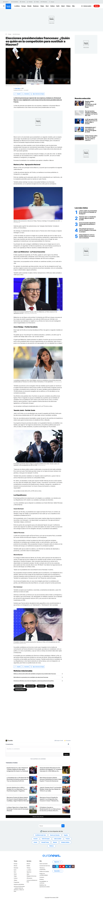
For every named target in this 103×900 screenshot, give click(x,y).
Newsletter (57, 871)
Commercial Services (45, 865)
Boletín (28, 865)
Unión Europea (46, 838)
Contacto (42, 877)
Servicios (29, 861)
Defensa (51, 846)
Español (6, 1)
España (66, 835)
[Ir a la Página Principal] (8, 6)
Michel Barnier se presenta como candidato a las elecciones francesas (31, 677)
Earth (57, 6)
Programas (16, 882)
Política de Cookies (44, 871)
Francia (50, 686)
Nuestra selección (83, 98)
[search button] (50, 2)
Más (41, 861)
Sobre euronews (44, 863)
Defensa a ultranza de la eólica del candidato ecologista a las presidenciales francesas (35, 673)
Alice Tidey (17, 88)
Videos (68, 6)
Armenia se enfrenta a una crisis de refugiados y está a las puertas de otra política (34, 680)
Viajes (42, 6)
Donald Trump (45, 842)
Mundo (29, 6)
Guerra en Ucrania (54, 835)
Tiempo (28, 867)
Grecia (35, 842)
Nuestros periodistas (19, 884)
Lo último (17, 6)
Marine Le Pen (30, 686)
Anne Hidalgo (18, 686)
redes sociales (57, 838)
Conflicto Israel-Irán (40, 835)
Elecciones (41, 686)
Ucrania (35, 838)
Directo (97, 6)
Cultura (52, 6)
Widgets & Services (31, 876)
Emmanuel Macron (20, 689)
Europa (23, 6)
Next (47, 6)
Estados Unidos (65, 842)
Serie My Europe (16, 34)
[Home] (6, 34)
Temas (15, 861)
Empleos (42, 879)
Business (36, 6)
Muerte (55, 842)
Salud (62, 6)
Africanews (29, 878)
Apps (28, 874)
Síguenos (29, 872)
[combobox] (57, 2)
